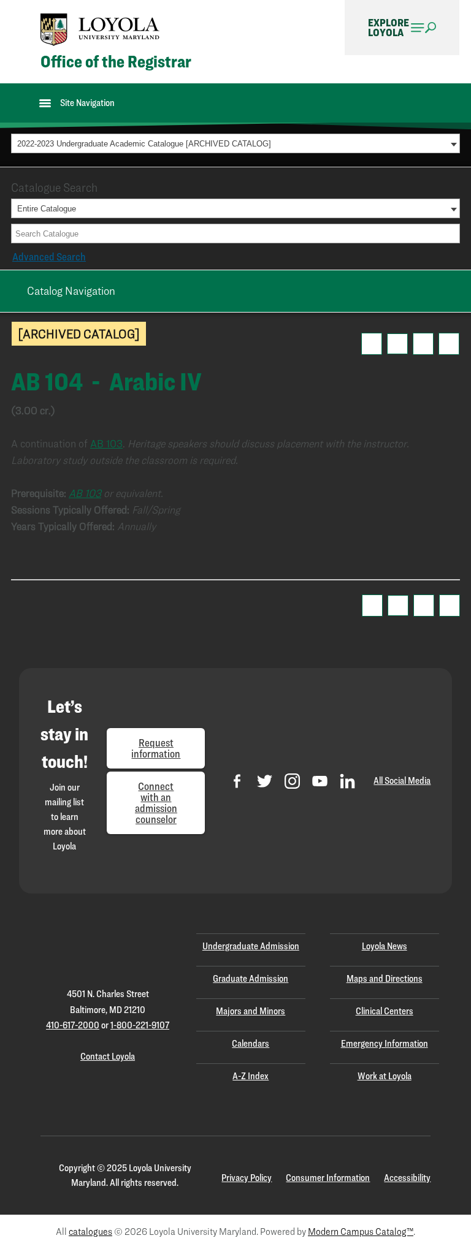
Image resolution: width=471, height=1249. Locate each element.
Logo (99, 29)
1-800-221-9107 (139, 1025)
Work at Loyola (385, 1076)
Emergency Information (384, 1043)
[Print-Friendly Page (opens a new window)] (423, 344)
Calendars (250, 1043)
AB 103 (106, 443)
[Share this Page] (397, 343)
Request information (155, 748)
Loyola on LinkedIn (347, 781)
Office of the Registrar (115, 61)
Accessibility (407, 1177)
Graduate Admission (250, 978)
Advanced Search (49, 256)
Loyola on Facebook (237, 781)
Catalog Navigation (71, 290)
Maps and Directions (385, 978)
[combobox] (235, 143)
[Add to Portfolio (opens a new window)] (371, 344)
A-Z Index (250, 1076)
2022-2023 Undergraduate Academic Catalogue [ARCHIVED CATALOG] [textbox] (144, 143)
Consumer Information (328, 1177)
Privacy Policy (246, 1177)
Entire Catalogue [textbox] (46, 208)
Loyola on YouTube (320, 781)
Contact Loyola (107, 1056)
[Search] (451, 233)
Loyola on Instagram (292, 781)
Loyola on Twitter (264, 781)
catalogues (90, 1231)
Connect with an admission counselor (156, 803)
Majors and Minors (250, 1011)
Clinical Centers (384, 1011)
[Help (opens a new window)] (448, 344)
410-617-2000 (72, 1025)
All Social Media (402, 780)
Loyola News (384, 946)
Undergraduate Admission (250, 946)
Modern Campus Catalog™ (360, 1231)
